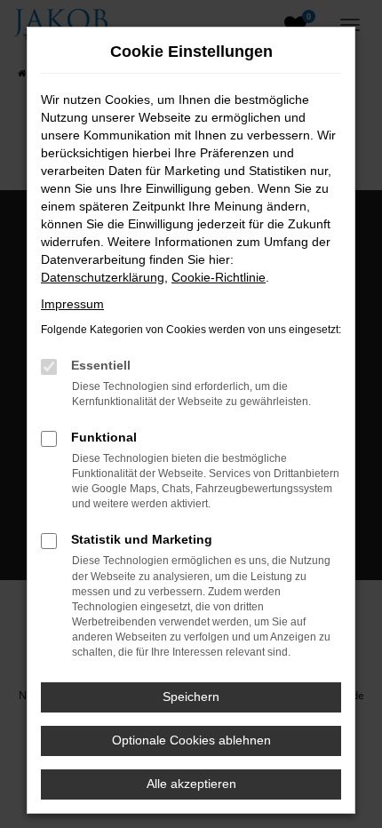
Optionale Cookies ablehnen (191, 740)
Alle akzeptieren (191, 783)
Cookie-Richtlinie (218, 277)
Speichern (191, 696)
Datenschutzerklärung (102, 277)
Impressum (72, 304)
